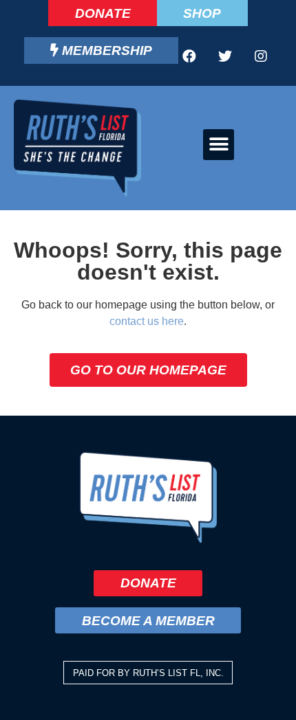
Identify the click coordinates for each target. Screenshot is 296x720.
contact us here (146, 321)
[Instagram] (261, 56)
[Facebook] (189, 56)
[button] (218, 144)
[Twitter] (225, 56)
